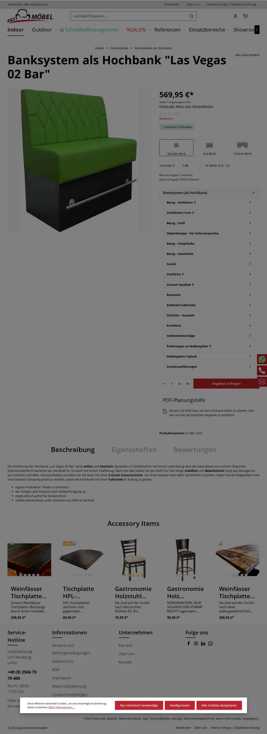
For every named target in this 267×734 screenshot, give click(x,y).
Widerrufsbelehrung (69, 686)
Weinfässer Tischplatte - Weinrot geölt (28, 592)
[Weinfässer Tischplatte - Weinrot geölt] (29, 560)
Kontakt (125, 662)
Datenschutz (62, 661)
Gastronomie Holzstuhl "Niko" (133, 592)
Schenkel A (167, 165)
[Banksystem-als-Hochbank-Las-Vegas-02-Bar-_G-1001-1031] (79, 160)
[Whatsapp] (210, 644)
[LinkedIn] (204, 644)
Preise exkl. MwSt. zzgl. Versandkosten (186, 106)
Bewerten (166, 119)
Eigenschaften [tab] (134, 449)
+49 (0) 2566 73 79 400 (22, 675)
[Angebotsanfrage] (255, 16)
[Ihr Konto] (235, 16)
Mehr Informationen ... (61, 707)
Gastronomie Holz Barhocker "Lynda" (185, 592)
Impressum (61, 677)
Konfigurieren (180, 705)
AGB (55, 669)
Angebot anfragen (226, 383)
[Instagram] (196, 644)
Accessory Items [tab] (133, 523)
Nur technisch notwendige (139, 705)
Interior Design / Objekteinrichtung (234, 728)
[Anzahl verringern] (163, 384)
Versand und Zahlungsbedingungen (71, 649)
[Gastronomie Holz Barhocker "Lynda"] (186, 560)
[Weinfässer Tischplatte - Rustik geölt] (237, 560)
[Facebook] (189, 644)
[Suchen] (191, 16)
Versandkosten (160, 718)
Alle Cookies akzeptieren (219, 705)
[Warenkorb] (245, 16)
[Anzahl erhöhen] (179, 384)
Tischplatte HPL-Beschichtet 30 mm (79, 592)
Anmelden (15, 4)
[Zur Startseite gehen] (30, 16)
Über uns (127, 653)
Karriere (125, 645)
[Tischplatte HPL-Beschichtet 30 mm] (81, 560)
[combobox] (129, 16)
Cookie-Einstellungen (70, 694)
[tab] (72, 449)
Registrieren (39, 4)
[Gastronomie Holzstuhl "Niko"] (133, 560)
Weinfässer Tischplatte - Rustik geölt (236, 592)
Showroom (183, 728)
